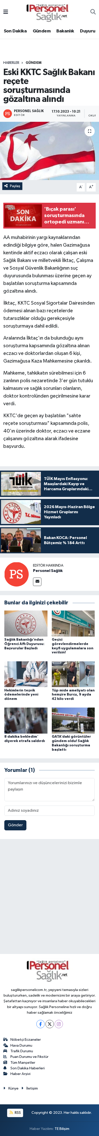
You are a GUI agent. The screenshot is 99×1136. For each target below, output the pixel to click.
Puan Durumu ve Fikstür (29, 1057)
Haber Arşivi (20, 1074)
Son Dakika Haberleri (27, 1068)
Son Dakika (15, 31)
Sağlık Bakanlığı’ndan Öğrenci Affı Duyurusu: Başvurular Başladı (24, 644)
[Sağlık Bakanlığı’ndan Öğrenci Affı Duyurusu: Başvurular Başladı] (25, 623)
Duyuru (87, 31)
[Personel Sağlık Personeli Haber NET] (49, 12)
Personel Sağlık (48, 571)
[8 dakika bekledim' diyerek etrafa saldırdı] (25, 720)
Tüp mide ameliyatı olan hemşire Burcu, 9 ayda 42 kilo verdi (73, 695)
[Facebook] (40, 1024)
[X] (49, 1024)
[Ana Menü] (5, 12)
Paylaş (15, 186)
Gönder (15, 825)
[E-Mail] (37, 582)
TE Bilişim (62, 1129)
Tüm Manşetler (22, 1063)
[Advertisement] (49, 897)
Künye (13, 1088)
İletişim (32, 1088)
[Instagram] (59, 1024)
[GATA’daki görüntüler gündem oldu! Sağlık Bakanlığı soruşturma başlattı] (73, 720)
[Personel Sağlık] (16, 574)
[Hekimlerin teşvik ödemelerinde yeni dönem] (25, 674)
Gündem (42, 31)
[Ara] (93, 12)
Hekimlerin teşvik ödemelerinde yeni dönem (21, 695)
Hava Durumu (21, 1045)
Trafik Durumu (21, 1051)
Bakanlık (65, 31)
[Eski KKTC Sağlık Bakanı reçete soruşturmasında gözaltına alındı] (49, 151)
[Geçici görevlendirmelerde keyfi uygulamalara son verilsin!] (73, 623)
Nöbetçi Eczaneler (25, 1040)
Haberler (11, 63)
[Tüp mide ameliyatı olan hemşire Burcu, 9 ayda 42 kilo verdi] (73, 674)
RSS (17, 1113)
